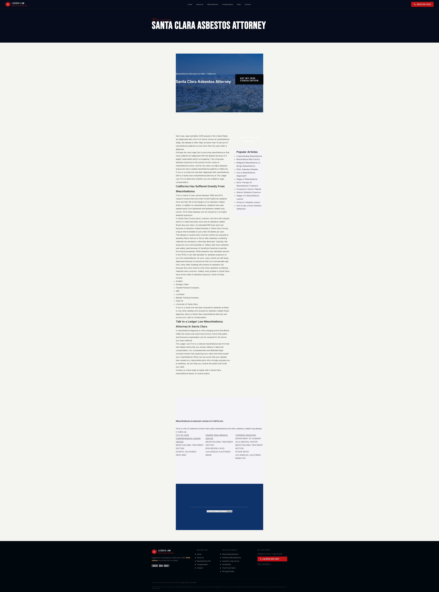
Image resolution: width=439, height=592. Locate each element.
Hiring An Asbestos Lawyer (248, 202)
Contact (248, 4)
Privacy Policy (184, 582)
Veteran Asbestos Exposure (248, 192)
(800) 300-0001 (424, 4)
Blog (239, 4)
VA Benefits (226, 564)
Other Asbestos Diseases (247, 169)
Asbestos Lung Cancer (230, 561)
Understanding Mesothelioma (249, 156)
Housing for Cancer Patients (248, 189)
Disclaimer (193, 582)
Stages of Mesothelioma (246, 179)
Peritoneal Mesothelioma (231, 558)
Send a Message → (264, 564)
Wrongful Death (228, 571)
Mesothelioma (212, 4)
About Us (199, 4)
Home (190, 4)
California (211, 74)
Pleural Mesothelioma (230, 554)
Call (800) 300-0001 (270, 559)
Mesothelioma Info (204, 561)
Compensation (227, 4)
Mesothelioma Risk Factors (248, 159)
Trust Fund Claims (229, 568)
